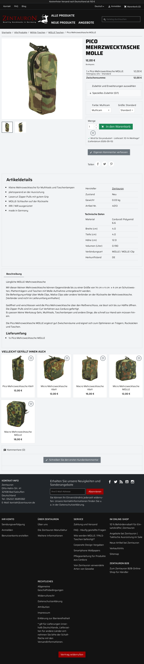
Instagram (132, 482)
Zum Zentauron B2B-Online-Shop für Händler (125, 570)
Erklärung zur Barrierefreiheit (54, 618)
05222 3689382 (15, 499)
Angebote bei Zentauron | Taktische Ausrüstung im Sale (126, 535)
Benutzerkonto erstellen (15, 535)
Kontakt (7, 6)
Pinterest (111, 163)
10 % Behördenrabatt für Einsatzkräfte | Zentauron (126, 526)
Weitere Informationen (50, 535)
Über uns (43, 524)
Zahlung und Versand (85, 524)
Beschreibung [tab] (14, 274)
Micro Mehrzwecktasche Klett (54, 387)
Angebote (86, 22)
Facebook (110, 482)
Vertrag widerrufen (72, 654)
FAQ (16, 6)
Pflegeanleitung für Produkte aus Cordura (90, 558)
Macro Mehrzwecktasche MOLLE (18, 433)
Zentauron (118, 188)
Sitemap (114, 554)
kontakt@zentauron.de (22, 502)
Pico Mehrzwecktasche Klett (18, 386)
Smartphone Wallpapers (87, 550)
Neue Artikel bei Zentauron (124, 543)
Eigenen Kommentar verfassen (110, 152)
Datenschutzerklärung (50, 601)
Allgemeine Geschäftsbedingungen (50, 588)
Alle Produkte (63, 15)
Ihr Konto (8, 519)
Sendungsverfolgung (13, 524)
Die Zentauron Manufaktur (52, 530)
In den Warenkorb (116, 126)
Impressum (44, 613)
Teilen (97, 163)
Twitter (115, 482)
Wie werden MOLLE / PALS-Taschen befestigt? (89, 537)
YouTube (127, 482)
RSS (121, 482)
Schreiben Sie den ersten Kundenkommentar (73, 460)
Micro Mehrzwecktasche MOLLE (126, 387)
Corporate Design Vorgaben (89, 545)
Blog (24, 6)
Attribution (44, 607)
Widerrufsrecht (46, 596)
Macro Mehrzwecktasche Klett (90, 387)
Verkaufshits (117, 548)
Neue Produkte (63, 22)
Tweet (104, 163)
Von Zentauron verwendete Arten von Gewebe (89, 567)
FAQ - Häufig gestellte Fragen (90, 530)
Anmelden (7, 530)
